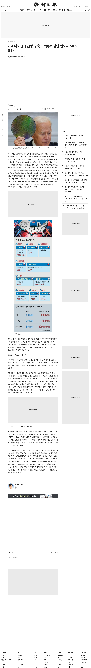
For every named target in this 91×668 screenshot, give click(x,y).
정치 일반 (20, 655)
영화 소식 (70, 660)
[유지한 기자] (11, 486)
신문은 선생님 (84, 660)
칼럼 (2, 657)
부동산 (45, 667)
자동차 (45, 665)
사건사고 (35, 657)
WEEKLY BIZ (47, 655)
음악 (74, 660)
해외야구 (60, 660)
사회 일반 (35, 655)
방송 (72, 657)
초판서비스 (83, 657)
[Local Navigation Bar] (2, 10)
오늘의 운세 (83, 662)
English (80, 6)
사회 (34, 653)
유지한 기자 (18, 109)
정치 (19, 653)
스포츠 (59, 653)
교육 (34, 662)
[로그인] (89, 10)
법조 (34, 660)
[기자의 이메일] (16, 488)
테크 (16, 42)
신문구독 (75, 6)
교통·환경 (35, 667)
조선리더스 (83, 653)
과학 (45, 660)
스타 (69, 657)
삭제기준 (55, 553)
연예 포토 (70, 662)
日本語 (85, 6)
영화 (71, 667)
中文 (89, 6)
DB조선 (82, 667)
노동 (34, 665)
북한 (19, 662)
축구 (59, 662)
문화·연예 (70, 653)
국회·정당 (20, 660)
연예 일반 (70, 655)
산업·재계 (46, 662)
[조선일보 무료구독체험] (33, 496)
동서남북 (3, 665)
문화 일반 (70, 665)
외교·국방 (20, 665)
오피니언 (3, 653)
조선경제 (10, 42)
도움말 (50, 553)
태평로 (3, 662)
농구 (59, 667)
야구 (59, 657)
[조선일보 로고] (45, 4)
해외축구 (60, 665)
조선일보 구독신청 (85, 655)
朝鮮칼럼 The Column (7, 660)
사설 (2, 655)
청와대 (19, 657)
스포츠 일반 (60, 655)
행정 (19, 667)
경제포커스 (4, 667)
